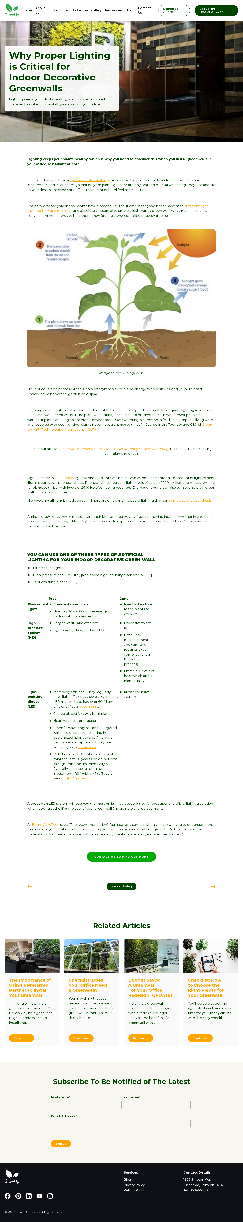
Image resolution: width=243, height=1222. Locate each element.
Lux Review (63, 478)
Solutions (60, 10)
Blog (130, 10)
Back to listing (121, 886)
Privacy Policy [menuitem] (134, 1185)
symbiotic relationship (88, 180)
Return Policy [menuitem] (134, 1190)
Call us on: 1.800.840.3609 (211, 10)
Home (26, 10)
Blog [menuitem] (127, 1179)
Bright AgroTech (74, 778)
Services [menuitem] (131, 1172)
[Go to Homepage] (11, 10)
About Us (40, 10)
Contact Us (144, 10)
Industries (80, 10)
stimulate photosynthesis (190, 500)
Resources (113, 10)
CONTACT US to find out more (121, 856)
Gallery (95, 10)
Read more (21, 1038)
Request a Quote (171, 10)
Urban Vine (89, 706)
